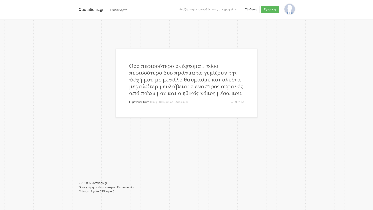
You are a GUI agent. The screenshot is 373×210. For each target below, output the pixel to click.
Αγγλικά (96, 191)
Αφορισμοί (181, 102)
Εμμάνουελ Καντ (139, 102)
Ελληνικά (108, 191)
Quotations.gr (91, 9)
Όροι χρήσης (87, 187)
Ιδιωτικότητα (106, 187)
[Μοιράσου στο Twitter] (235, 102)
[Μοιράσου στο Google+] (242, 102)
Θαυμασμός (166, 102)
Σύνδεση (250, 9)
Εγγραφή (270, 9)
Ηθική (153, 102)
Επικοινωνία (125, 187)
